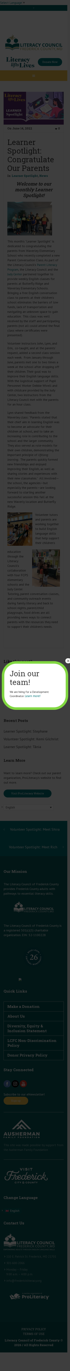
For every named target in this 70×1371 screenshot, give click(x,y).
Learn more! (32, 696)
